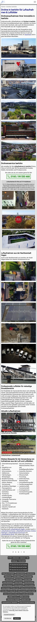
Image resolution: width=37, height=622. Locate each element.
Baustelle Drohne (25, 599)
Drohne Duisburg (10, 579)
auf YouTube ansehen (29, 430)
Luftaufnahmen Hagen (17, 529)
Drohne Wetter (27, 579)
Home (3, 6)
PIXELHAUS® (21, 561)
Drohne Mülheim (17, 576)
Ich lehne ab (8, 618)
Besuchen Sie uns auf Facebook (19, 564)
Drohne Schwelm (8, 594)
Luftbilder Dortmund (24, 596)
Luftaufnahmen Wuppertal (13, 599)
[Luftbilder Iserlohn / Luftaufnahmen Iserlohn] (18, 48)
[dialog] (18, 612)
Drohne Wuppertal (18, 585)
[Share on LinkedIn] (18, 552)
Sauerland (28, 34)
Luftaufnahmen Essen (8, 531)
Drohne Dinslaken (6, 588)
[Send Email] (24, 552)
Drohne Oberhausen (7, 585)
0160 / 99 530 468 (20, 176)
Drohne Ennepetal (21, 591)
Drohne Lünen (15, 588)
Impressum (23, 557)
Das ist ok (17, 618)
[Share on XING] (21, 552)
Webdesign (14, 561)
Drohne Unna (17, 594)
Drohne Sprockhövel (8, 582)
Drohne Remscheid (29, 582)
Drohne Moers (4, 591)
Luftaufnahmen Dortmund (16, 533)
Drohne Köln (13, 591)
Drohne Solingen (19, 582)
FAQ (28, 557)
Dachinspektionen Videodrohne (10, 602)
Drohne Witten (18, 579)
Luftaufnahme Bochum (23, 531)
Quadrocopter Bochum (27, 594)
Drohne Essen (8, 576)
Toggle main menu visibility (35, 2)
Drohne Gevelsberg (29, 585)
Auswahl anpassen (9, 614)
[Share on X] (15, 552)
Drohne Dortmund (20, 573)
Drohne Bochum (30, 573)
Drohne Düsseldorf (27, 576)
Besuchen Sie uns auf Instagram (19, 569)
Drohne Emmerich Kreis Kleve (28, 588)
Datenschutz (16, 557)
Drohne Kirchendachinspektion (26, 602)
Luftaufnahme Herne (7, 534)
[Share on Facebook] (13, 552)
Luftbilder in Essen (12, 596)
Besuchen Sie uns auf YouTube (19, 567)
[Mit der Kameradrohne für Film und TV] (18, 208)
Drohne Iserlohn (11, 6)
